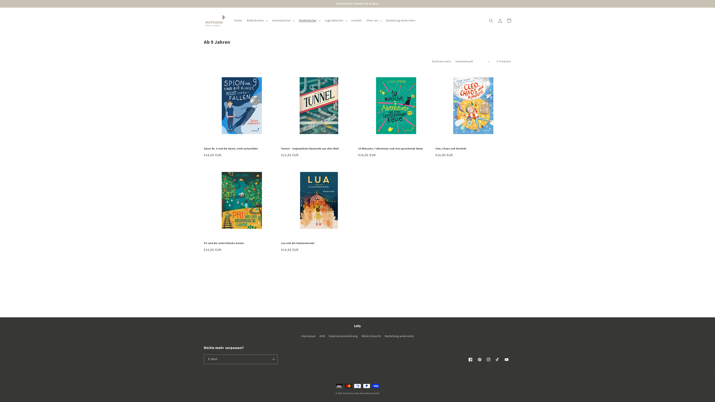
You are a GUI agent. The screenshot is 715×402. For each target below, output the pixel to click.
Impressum (308, 336)
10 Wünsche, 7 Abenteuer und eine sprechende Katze (390, 148)
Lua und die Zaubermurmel (297, 243)
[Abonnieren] (272, 359)
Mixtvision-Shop (351, 393)
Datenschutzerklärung (343, 336)
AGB (322, 336)
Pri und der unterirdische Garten (224, 243)
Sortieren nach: (441, 61)
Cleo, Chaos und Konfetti (451, 148)
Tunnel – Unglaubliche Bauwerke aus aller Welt (310, 148)
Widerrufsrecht (371, 336)
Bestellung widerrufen (399, 336)
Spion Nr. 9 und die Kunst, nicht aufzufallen (231, 148)
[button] (257, 20)
